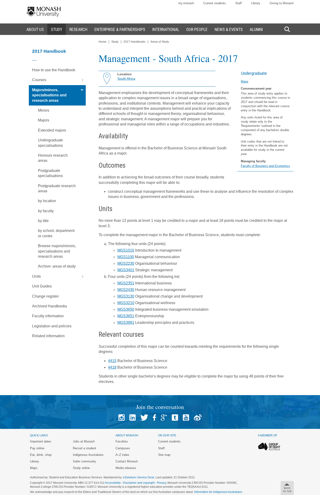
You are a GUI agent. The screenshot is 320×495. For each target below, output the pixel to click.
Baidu (198, 417)
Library (255, 3)
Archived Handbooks (49, 306)
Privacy (161, 482)
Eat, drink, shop (41, 455)
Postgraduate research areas (57, 188)
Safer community (84, 461)
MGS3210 (125, 303)
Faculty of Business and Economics (265, 166)
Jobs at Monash (84, 441)
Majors (43, 120)
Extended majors (52, 130)
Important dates (40, 441)
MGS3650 (125, 309)
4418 (112, 367)
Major (244, 81)
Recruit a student (84, 448)
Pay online (37, 448)
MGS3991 (125, 323)
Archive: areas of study (57, 266)
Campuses (122, 448)
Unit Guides (42, 286)
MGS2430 (125, 290)
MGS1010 (125, 250)
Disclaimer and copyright (139, 482)
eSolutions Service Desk (138, 477)
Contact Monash (126, 461)
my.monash (186, 3)
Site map (164, 455)
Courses (39, 80)
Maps (33, 468)
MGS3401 (125, 270)
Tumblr (175, 417)
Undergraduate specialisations (50, 142)
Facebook (154, 417)
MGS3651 (125, 316)
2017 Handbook (49, 51)
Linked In (132, 417)
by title (43, 221)
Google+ (164, 417)
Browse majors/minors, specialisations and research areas (57, 251)
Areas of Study (159, 41)
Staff (238, 3)
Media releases (125, 468)
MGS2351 (125, 283)
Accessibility (113, 482)
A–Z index (122, 455)
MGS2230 (125, 263)
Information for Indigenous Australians (218, 492)
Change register (45, 296)
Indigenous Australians (88, 455)
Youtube (186, 417)
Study (115, 41)
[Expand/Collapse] (81, 80)
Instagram (121, 417)
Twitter (144, 417)
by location (47, 201)
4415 (112, 361)
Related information (48, 336)
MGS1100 (125, 257)
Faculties (121, 441)
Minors (43, 110)
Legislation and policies (51, 326)
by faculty (46, 211)
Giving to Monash (282, 3)
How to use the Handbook (53, 70)
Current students (214, 3)
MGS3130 (125, 296)
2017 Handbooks (134, 41)
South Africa (126, 78)
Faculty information (48, 316)
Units (36, 276)
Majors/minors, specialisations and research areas (49, 95)
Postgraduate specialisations (50, 173)
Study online (81, 468)
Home (102, 41)
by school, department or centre (56, 233)
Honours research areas (53, 157)
